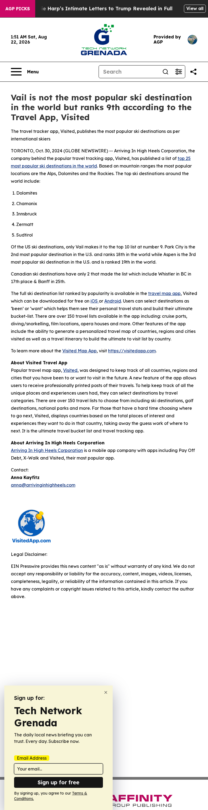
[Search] (165, 71)
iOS (94, 301)
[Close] (105, 692)
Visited (70, 370)
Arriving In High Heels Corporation (47, 450)
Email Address (32, 758)
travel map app (164, 293)
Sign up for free (58, 782)
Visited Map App (79, 350)
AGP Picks (17, 8)
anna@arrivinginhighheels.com (43, 485)
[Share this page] (193, 71)
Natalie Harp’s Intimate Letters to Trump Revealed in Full (100, 8)
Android (112, 301)
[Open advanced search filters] (178, 71)
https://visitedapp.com (132, 350)
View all (194, 8)
